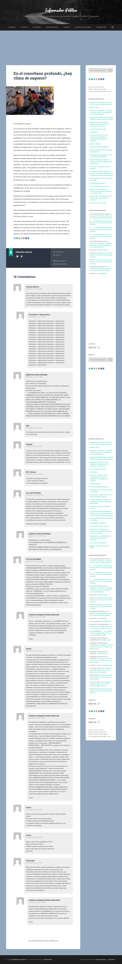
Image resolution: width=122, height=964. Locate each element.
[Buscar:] (101, 70)
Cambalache (94, 132)
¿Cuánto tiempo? (95, 144)
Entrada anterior (61, 261)
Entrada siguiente (61, 264)
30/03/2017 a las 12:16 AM (34, 561)
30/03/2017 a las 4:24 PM (34, 837)
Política (24, 27)
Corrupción (101, 27)
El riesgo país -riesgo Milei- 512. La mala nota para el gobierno (101, 156)
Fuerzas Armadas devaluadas (99, 147)
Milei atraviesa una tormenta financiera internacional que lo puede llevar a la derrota (99, 124)
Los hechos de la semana (98, 129)
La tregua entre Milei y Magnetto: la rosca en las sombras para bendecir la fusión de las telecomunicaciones (101, 173)
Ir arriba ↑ (112, 959)
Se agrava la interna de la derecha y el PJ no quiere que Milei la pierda (101, 103)
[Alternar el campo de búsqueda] (112, 27)
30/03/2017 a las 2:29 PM (37, 617)
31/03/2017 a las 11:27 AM (37, 902)
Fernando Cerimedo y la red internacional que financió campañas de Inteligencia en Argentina (99, 138)
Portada (12, 27)
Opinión (66, 27)
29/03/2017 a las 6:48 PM (34, 428)
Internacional (52, 27)
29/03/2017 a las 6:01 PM (34, 377)
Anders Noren (100, 959)
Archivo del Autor (17, 256)
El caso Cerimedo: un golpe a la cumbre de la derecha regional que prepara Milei (101, 161)
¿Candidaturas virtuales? (97, 183)
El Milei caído (94, 107)
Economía (37, 27)
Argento (29, 444)
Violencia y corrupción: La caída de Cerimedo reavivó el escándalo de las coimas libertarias (101, 112)
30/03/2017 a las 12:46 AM (37, 536)
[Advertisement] (61, 44)
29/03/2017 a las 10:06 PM (34, 495)
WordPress (48, 959)
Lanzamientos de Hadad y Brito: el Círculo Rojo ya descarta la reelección (101, 198)
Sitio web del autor (21, 256)
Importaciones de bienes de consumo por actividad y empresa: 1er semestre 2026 (101, 191)
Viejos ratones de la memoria (99, 186)
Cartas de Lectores (83, 27)
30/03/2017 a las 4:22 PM (34, 810)
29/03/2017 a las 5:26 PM (34, 289)
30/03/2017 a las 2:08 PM (37, 718)
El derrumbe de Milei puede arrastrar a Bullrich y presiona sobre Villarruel (101, 118)
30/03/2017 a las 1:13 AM (37, 317)
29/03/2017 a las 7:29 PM (34, 446)
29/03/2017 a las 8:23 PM (34, 474)
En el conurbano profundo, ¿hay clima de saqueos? (43, 75)
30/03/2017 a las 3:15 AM (34, 651)
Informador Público (61, 10)
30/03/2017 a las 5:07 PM (34, 863)
